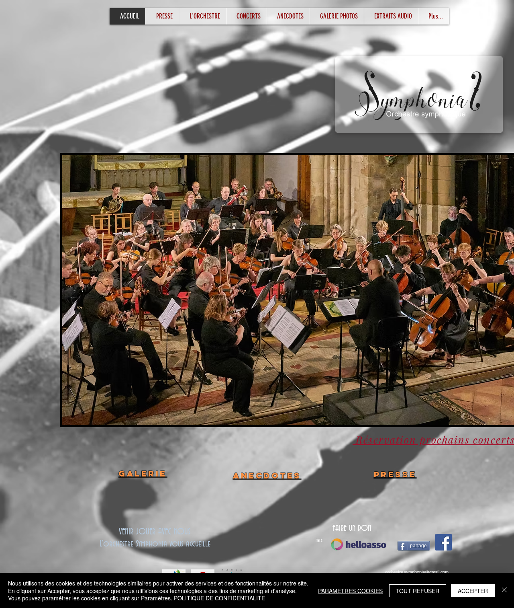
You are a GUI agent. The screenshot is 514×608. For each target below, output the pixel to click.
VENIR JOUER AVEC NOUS (155, 532)
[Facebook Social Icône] (443, 542)
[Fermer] (504, 590)
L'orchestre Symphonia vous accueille (155, 544)
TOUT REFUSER (417, 591)
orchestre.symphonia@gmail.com (417, 572)
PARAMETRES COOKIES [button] (350, 591)
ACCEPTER (473, 591)
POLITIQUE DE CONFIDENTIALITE (219, 598)
